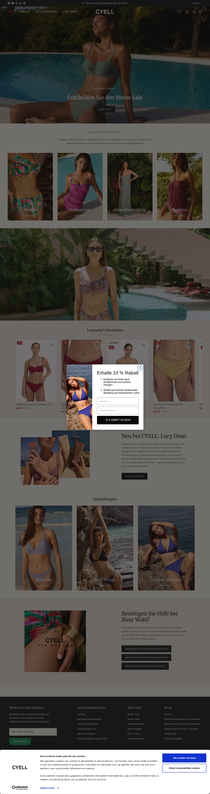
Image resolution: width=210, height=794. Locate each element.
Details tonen (47, 788)
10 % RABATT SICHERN (118, 419)
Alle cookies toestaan (184, 758)
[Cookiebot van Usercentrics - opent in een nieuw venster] (19, 788)
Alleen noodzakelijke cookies (184, 768)
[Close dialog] (140, 367)
